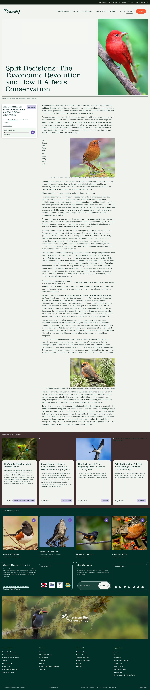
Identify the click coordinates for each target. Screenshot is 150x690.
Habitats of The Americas (10, 658)
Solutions (42, 652)
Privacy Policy (143, 687)
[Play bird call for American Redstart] (106, 520)
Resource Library (128, 2)
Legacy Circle (118, 666)
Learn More (8, 487)
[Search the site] (120, 11)
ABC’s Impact (43, 658)
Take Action (118, 658)
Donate (141, 11)
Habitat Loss (6, 666)
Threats (4, 660)
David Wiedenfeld (13, 120)
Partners (42, 663)
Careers (79, 663)
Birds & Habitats (63, 11)
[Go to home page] (12, 11)
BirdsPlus (42, 669)
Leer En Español (140, 2)
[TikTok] (138, 587)
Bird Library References (10, 655)
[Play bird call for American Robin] (143, 520)
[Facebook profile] (116, 587)
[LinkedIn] (125, 587)
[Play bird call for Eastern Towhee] (34, 520)
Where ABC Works (45, 655)
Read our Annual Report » (12, 589)
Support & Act (100, 11)
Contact (79, 666)
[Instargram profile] (120, 587)
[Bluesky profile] (134, 587)
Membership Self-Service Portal (109, 2)
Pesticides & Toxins (8, 672)
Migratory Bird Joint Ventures (49, 666)
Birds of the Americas (9, 652)
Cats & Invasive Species (10, 669)
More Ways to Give (120, 669)
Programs (42, 660)
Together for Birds (82, 658)
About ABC (80, 648)
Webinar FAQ (118, 672)
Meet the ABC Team (83, 660)
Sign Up (102, 585)
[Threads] (129, 587)
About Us (112, 11)
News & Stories (87, 11)
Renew (129, 11)
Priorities (75, 11)
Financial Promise (82, 652)
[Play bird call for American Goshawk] (70, 520)
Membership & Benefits (121, 660)
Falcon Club (118, 663)
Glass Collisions (7, 663)
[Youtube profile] (142, 587)
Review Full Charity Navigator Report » (16, 586)
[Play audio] (33, 132)
